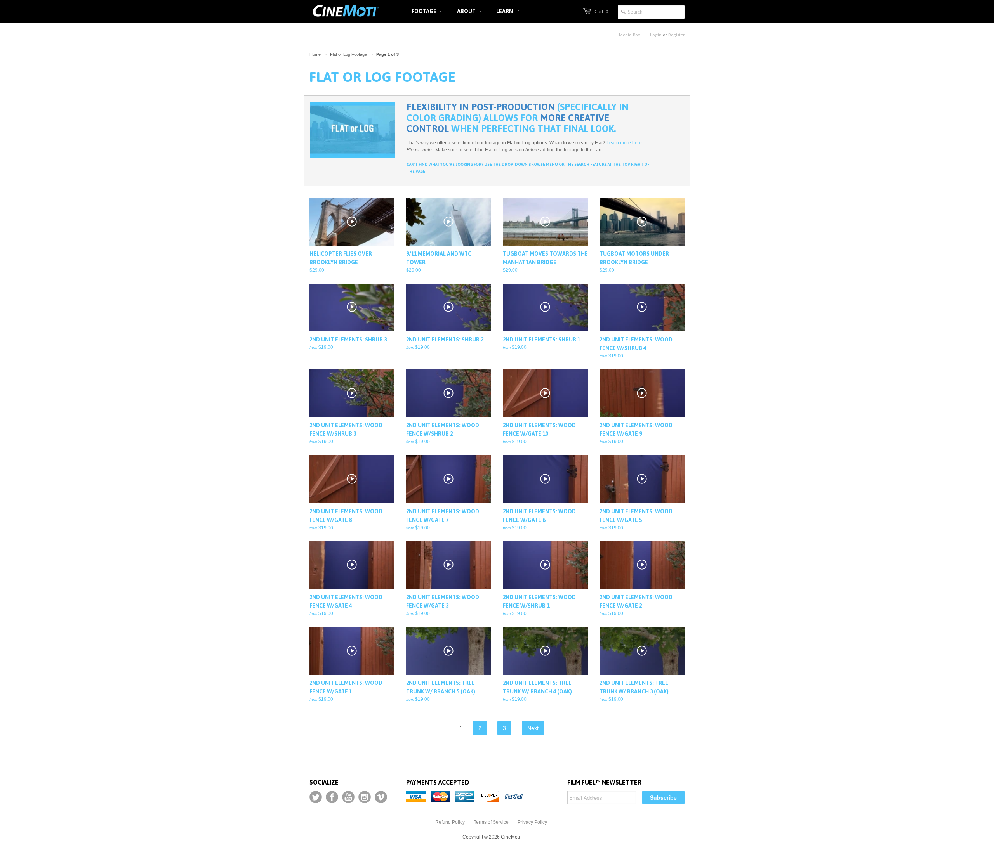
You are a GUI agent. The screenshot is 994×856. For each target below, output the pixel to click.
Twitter (315, 797)
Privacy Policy (532, 822)
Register (676, 35)
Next (533, 728)
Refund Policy (450, 822)
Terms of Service (491, 822)
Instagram (364, 797)
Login (656, 35)
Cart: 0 (601, 11)
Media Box (629, 35)
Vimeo (381, 797)
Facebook (332, 797)
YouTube (348, 797)
